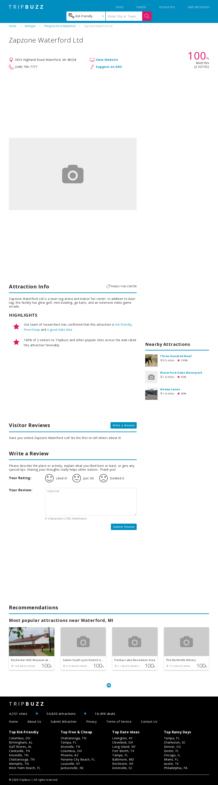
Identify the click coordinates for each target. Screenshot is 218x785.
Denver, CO (172, 747)
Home (12, 26)
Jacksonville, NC (72, 768)
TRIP (27, 6)
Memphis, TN (19, 764)
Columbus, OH (19, 738)
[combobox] (85, 16)
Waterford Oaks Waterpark (181, 373)
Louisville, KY (70, 764)
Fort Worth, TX (123, 751)
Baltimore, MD (123, 759)
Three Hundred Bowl (176, 356)
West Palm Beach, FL (25, 768)
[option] (73, 174)
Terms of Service (118, 721)
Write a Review (124, 425)
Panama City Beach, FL (78, 759)
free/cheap (32, 330)
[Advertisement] (109, 104)
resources (167, 7)
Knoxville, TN (19, 755)
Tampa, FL (69, 742)
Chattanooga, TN (22, 759)
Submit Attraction (64, 721)
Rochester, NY (122, 764)
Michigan (30, 26)
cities (120, 7)
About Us (34, 721)
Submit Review (124, 527)
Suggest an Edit (109, 67)
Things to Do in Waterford (59, 26)
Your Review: (20, 490)
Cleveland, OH (122, 742)
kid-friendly (123, 324)
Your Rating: (20, 478)
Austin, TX (171, 764)
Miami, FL (171, 759)
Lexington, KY (122, 738)
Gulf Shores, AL (20, 747)
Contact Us (149, 721)
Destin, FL (171, 751)
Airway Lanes (170, 389)
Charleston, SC (175, 742)
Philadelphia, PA (176, 768)
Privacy (91, 721)
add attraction (198, 7)
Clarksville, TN (19, 751)
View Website (107, 60)
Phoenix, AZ (70, 755)
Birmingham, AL (21, 742)
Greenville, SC (122, 768)
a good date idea (59, 330)
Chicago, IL (172, 755)
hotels (141, 7)
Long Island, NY (124, 747)
